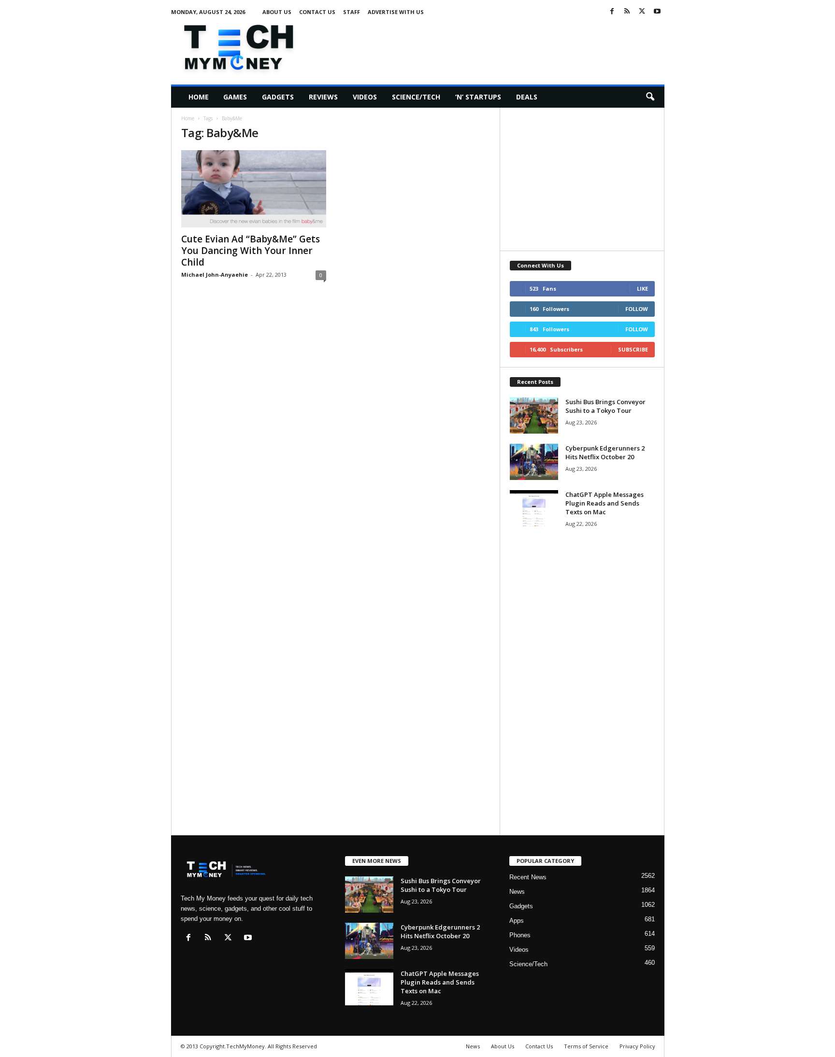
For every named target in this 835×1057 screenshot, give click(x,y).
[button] (650, 97)
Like (642, 288)
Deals (526, 96)
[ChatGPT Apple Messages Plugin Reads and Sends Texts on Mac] (534, 508)
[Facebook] (612, 12)
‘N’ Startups (478, 96)
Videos (365, 96)
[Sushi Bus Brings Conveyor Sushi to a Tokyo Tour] (534, 415)
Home (198, 96)
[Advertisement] (488, 45)
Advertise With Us (396, 11)
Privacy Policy (637, 1046)
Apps (516, 920)
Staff (351, 11)
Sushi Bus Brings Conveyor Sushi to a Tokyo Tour (605, 406)
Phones (520, 935)
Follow (636, 308)
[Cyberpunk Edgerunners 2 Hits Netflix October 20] (534, 462)
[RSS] (627, 12)
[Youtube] (657, 12)
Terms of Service (586, 1046)
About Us (276, 11)
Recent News (528, 877)
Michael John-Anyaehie (214, 274)
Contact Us (317, 11)
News (517, 891)
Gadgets (278, 96)
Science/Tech (416, 96)
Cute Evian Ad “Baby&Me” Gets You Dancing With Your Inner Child (250, 250)
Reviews (323, 96)
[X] (642, 12)
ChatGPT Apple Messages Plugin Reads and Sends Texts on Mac (604, 503)
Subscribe (633, 349)
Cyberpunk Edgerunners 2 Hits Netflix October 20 (605, 452)
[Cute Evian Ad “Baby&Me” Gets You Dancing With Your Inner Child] (253, 188)
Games (235, 96)
